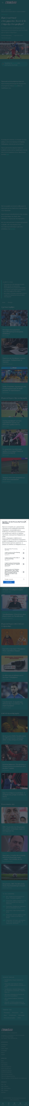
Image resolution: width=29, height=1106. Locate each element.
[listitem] (14, 549)
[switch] (23, 553)
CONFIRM (9, 582)
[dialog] (14, 553)
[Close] (26, 522)
